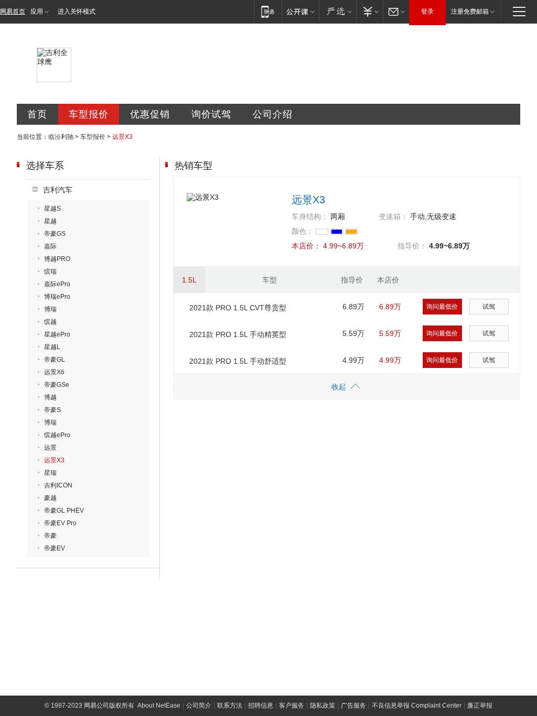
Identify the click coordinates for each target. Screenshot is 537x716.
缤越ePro (57, 435)
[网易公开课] (300, 11)
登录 (427, 11)
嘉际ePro (57, 284)
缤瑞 (50, 271)
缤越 (50, 322)
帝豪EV (54, 548)
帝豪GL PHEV (64, 510)
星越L (52, 347)
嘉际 (50, 246)
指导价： (412, 246)
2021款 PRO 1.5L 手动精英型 (237, 334)
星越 (50, 221)
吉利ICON (58, 485)
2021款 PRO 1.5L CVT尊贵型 (237, 307)
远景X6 (54, 372)
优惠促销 (150, 114)
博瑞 (50, 309)
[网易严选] (337, 11)
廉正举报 (479, 705)
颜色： (303, 231)
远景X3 (54, 460)
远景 (50, 447)
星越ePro (57, 334)
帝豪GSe (56, 384)
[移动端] (268, 11)
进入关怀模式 (76, 11)
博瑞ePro (57, 296)
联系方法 (229, 705)
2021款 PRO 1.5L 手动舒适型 (237, 361)
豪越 (50, 498)
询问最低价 (442, 306)
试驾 (488, 306)
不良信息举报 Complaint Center (416, 705)
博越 (50, 397)
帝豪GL (54, 359)
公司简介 (198, 705)
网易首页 (12, 11)
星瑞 (50, 472)
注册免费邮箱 (470, 11)
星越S (52, 208)
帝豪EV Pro (60, 523)
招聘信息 (260, 705)
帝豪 (50, 535)
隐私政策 (322, 705)
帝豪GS (55, 233)
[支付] (369, 11)
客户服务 (291, 705)
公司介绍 (273, 114)
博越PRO (57, 259)
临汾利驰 (60, 136)
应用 (36, 11)
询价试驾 (211, 114)
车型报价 (89, 114)
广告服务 (353, 705)
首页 (37, 114)
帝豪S (52, 410)
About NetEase (158, 705)
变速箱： (393, 216)
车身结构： (310, 216)
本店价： (306, 246)
